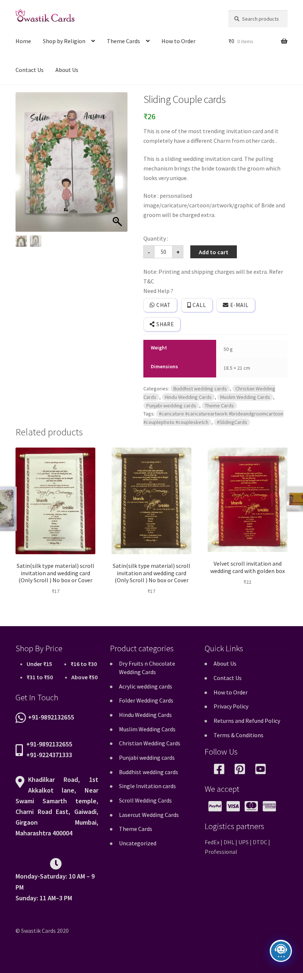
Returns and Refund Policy (247, 720)
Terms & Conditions (238, 735)
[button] (118, 165)
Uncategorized (137, 843)
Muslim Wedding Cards (245, 397)
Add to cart (213, 252)
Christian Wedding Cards (149, 743)
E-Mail (239, 304)
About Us (66, 69)
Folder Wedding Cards (146, 700)
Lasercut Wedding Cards (149, 814)
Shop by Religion (64, 41)
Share (164, 324)
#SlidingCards (232, 422)
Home (23, 41)
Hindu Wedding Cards (188, 397)
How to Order (178, 41)
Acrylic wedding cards (145, 686)
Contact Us (30, 69)
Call (198, 304)
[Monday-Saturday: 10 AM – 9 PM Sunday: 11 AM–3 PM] (57, 866)
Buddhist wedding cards (200, 388)
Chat (163, 304)
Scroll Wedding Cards (145, 800)
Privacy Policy (231, 706)
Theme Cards (123, 41)
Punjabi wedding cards (171, 405)
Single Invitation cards (147, 786)
